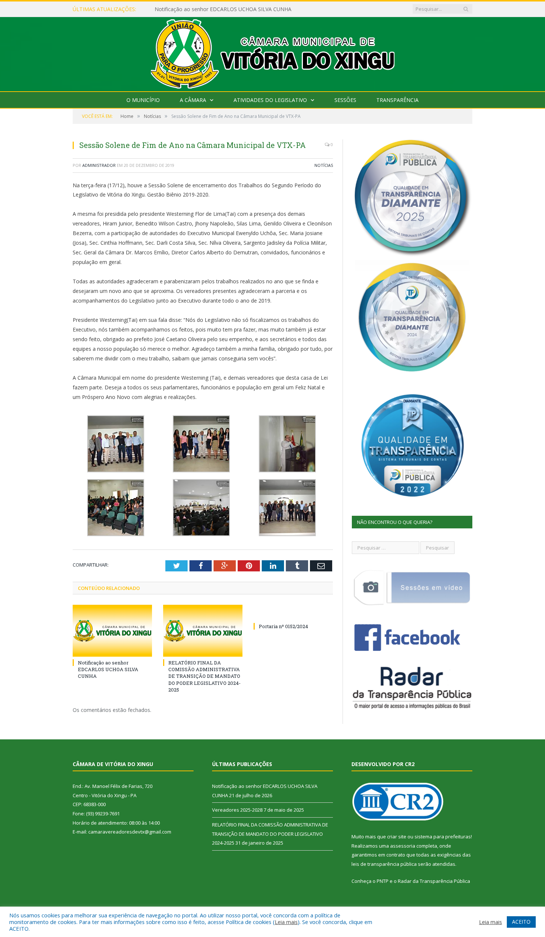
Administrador (99, 165)
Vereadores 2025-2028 (182, 9)
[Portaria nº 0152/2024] (293, 612)
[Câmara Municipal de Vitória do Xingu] (272, 52)
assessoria (402, 845)
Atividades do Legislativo (270, 99)
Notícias (323, 165)
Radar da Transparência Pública (434, 881)
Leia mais (286, 921)
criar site (396, 836)
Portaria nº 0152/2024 (283, 626)
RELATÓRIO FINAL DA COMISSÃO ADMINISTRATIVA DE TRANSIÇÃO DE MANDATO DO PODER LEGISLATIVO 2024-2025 (204, 676)
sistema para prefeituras (442, 836)
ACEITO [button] (521, 921)
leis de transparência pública (384, 864)
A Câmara (193, 99)
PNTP (383, 881)
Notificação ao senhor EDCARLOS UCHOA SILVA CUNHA (108, 669)
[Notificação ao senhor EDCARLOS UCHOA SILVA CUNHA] (112, 631)
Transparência (397, 99)
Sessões (345, 99)
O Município (143, 99)
